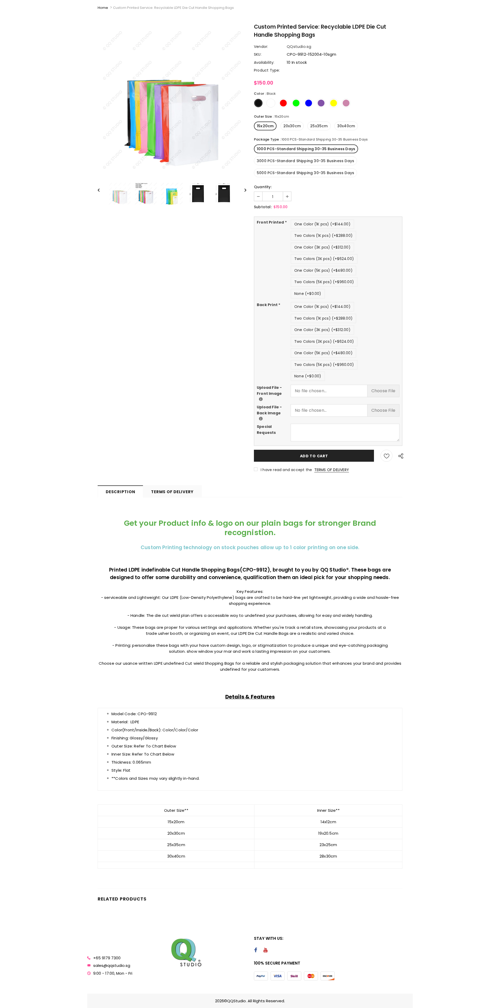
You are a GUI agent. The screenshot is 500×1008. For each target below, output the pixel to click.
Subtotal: (263, 207)
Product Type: (267, 70)
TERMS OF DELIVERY (331, 469)
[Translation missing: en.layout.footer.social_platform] (255, 950)
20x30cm (292, 126)
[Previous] (101, 189)
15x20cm (265, 126)
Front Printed (272, 222)
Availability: (264, 62)
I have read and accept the (305, 469)
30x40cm (346, 126)
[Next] (242, 189)
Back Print (268, 304)
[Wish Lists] (386, 456)
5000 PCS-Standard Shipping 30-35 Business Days (305, 172)
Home (103, 7)
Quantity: (263, 186)
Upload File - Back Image (274, 410)
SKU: (257, 54)
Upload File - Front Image (274, 390)
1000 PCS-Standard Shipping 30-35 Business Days (306, 148)
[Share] (399, 456)
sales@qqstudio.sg (111, 965)
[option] (172, 100)
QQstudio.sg (299, 46)
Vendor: (261, 46)
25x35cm (319, 126)
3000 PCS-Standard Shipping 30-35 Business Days (305, 160)
